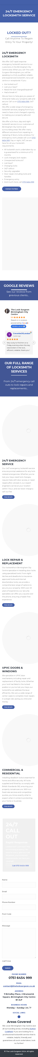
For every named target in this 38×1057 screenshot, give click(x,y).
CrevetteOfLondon (21, 333)
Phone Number (8, 902)
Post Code (6, 914)
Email (4, 892)
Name (4, 880)
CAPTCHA (6, 961)
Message (6, 926)
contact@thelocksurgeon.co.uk (19, 986)
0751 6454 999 (23, 102)
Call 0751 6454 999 (20, 866)
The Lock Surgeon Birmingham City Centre (20, 312)
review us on (17, 326)
